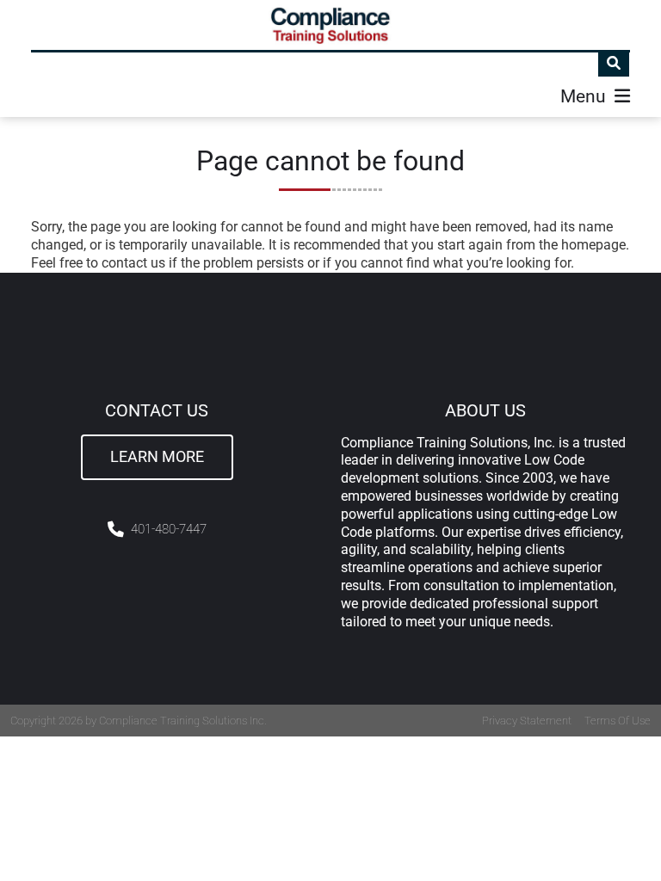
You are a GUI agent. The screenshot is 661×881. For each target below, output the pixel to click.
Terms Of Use (617, 720)
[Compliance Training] (330, 25)
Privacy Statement (526, 720)
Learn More (157, 456)
